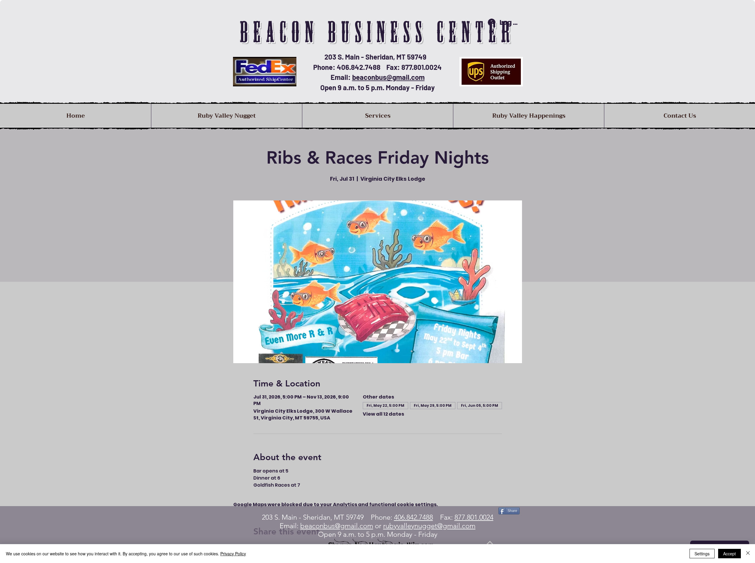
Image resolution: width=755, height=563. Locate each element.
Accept (729, 554)
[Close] (747, 553)
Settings (702, 554)
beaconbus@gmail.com (388, 77)
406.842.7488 (413, 517)
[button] (377, 116)
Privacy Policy (233, 554)
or (424, 525)
